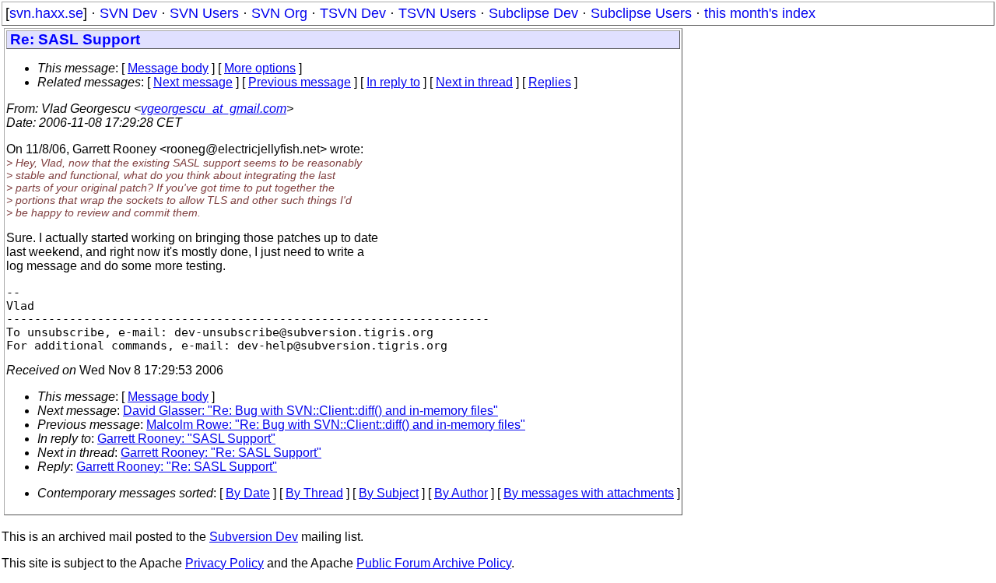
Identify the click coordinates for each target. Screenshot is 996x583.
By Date (248, 493)
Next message (193, 82)
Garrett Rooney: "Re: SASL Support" (221, 452)
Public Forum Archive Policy (433, 563)
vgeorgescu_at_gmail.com (213, 108)
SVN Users (204, 13)
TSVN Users (437, 13)
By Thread (314, 493)
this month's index (759, 13)
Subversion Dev (253, 536)
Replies (549, 82)
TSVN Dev (353, 13)
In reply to (393, 82)
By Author (461, 493)
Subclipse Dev (533, 13)
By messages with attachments (588, 493)
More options (260, 68)
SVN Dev (128, 13)
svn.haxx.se (46, 13)
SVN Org (279, 13)
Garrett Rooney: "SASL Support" (186, 438)
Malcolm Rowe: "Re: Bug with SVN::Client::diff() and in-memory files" (335, 424)
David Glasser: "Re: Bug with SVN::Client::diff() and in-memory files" (310, 410)
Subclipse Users (641, 13)
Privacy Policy (224, 563)
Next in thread (474, 82)
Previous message (299, 82)
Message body (168, 68)
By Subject (389, 493)
